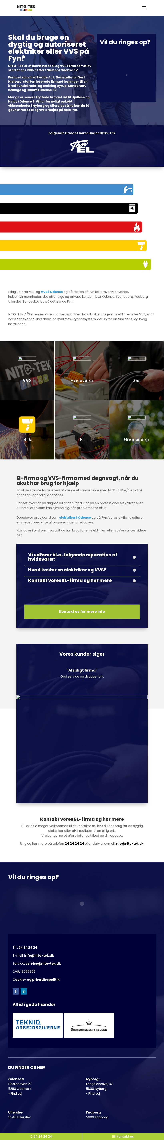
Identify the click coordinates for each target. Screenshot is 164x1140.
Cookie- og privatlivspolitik (36, 979)
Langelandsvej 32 (99, 1084)
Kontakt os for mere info (82, 611)
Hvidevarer (82, 380)
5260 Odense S (20, 1088)
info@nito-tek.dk (39, 955)
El (82, 439)
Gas (136, 380)
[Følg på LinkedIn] (24, 991)
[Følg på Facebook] (16, 991)
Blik (27, 439)
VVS (27, 380)
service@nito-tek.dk (43, 963)
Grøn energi (136, 439)
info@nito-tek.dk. (129, 843)
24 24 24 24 (74, 843)
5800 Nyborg (96, 1088)
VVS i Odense (52, 292)
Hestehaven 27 (20, 1084)
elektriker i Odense (75, 517)
